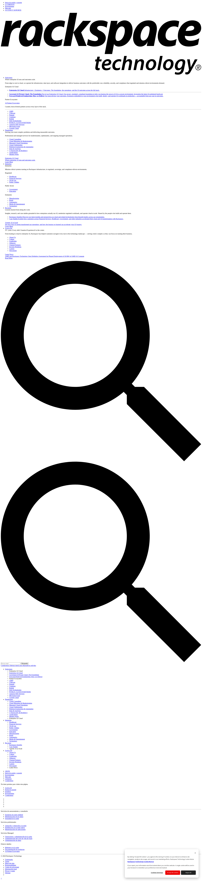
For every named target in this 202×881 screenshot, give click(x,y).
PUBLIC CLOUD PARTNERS (20, 123)
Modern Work (14, 154)
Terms (7, 861)
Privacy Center (10, 871)
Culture (11, 239)
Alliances (12, 243)
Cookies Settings (157, 873)
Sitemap (7, 873)
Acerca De (8, 228)
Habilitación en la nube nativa (15, 827)
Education (12, 191)
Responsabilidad (10, 865)
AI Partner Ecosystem (12, 103)
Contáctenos (5, 665)
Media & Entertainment (17, 204)
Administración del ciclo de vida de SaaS (18, 838)
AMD (11, 111)
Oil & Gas (12, 180)
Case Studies (66, 219)
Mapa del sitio (9, 863)
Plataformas (9, 130)
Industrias (8, 164)
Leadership (13, 241)
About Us (12, 237)
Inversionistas (9, 793)
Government (13, 189)
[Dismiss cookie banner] (195, 853)
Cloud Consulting (15, 139)
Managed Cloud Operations (18, 143)
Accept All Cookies (172, 873)
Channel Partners (15, 245)
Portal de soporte (10, 790)
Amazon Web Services (16, 124)
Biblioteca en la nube (12, 847)
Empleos (8, 792)
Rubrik (11, 119)
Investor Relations (15, 247)
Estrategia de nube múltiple (14, 815)
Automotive (13, 202)
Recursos (8, 208)
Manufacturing (14, 198)
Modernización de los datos (14, 817)
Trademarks (9, 859)
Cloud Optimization (15, 145)
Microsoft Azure (14, 126)
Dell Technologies (15, 121)
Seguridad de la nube (12, 818)
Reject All (188, 873)
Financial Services (15, 178)
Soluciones (8, 78)
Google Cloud (14, 128)
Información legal (11, 869)
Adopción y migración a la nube (15, 826)
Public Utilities (14, 182)
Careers (11, 249)
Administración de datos (13, 840)
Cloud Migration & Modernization (20, 141)
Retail (11, 200)
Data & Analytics (15, 149)
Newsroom (13, 251)
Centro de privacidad (12, 867)
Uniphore (12, 117)
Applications (13, 152)
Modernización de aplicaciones (15, 829)
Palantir (11, 115)
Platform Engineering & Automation (21, 147)
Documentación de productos (15, 849)
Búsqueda (25, 663)
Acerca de (8, 788)
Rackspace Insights (57, 217)
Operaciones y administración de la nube (18, 837)
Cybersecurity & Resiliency (18, 151)
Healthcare (12, 176)
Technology (13, 206)
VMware (12, 113)
